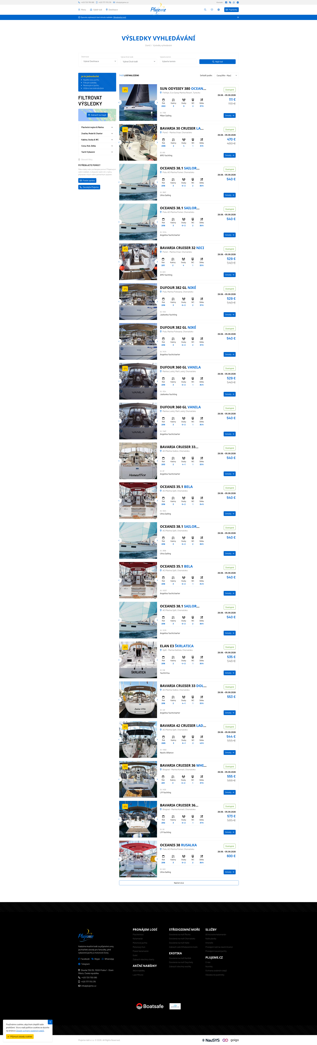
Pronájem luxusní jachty (216, 951)
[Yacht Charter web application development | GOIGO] (231, 1040)
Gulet (135, 955)
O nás (207, 962)
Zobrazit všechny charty (143, 959)
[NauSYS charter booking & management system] (211, 1040)
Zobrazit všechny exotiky (180, 966)
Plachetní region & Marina (92, 127)
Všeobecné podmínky (214, 974)
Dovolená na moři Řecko (179, 934)
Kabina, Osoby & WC (90, 139)
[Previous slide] (119, 102)
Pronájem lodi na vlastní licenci (219, 947)
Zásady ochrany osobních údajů (30, 1030)
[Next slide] (157, 102)
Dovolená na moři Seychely (181, 962)
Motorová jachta (140, 942)
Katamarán (138, 938)
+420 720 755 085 (89, 977)
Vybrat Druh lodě (127, 57)
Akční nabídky (139, 970)
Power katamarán (141, 951)
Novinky (209, 966)
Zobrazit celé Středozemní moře (183, 947)
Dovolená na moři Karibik (180, 958)
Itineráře (209, 942)
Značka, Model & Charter (92, 133)
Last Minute (138, 974)
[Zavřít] (238, 17)
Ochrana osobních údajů (216, 970)
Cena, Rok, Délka (88, 146)
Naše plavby (210, 938)
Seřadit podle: (206, 75)
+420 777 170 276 (88, 981)
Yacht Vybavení (88, 152)
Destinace (85, 57)
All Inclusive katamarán (215, 934)
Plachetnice (138, 934)
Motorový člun (139, 947)
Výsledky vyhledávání (162, 45)
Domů (148, 45)
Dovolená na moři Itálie (179, 942)
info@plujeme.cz (88, 985)
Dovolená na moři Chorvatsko (182, 938)
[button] (219, 9)
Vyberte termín (165, 57)
